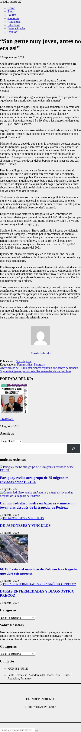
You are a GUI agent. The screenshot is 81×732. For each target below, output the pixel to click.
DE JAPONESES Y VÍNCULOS (25, 526)
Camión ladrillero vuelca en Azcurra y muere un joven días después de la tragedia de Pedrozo (37, 505)
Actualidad (14, 21)
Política (12, 14)
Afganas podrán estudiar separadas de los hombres (35, 371)
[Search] (73, 448)
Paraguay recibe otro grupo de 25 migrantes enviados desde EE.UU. (34, 480)
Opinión (12, 31)
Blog (10, 11)
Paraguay (39, 364)
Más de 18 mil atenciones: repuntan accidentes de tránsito (39, 367)
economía (13, 18)
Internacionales (16, 28)
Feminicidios (24, 364)
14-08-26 (7, 419)
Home (11, 8)
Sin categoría (23, 361)
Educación (14, 25)
